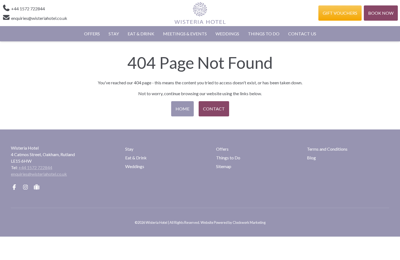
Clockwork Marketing (249, 222)
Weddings (227, 33)
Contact (214, 108)
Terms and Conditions (327, 148)
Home (182, 108)
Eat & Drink (141, 33)
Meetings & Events (185, 33)
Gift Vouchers (340, 13)
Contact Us (302, 33)
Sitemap (223, 166)
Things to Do (263, 33)
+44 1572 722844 (35, 167)
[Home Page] (200, 13)
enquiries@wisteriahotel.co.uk (39, 174)
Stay (114, 33)
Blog (311, 157)
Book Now (380, 13)
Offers (92, 33)
